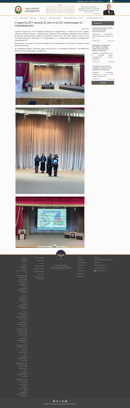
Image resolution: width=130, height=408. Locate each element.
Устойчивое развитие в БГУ (94, 18)
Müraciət (93, 1)
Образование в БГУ (39, 271)
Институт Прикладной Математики (23, 266)
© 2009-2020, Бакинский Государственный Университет (60, 404)
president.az (80, 265)
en (114, 1)
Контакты (99, 1)
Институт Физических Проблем (24, 259)
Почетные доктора (39, 268)
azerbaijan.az (80, 259)
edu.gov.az (80, 268)
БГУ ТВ (81, 18)
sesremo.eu (80, 273)
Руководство (24, 18)
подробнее (111, 40)
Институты (43, 18)
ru (111, 1)
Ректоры (41, 263)
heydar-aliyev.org (82, 262)
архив (103, 83)
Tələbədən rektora (83, 1)
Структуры (32, 18)
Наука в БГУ (41, 274)
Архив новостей (39, 257)
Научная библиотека (70, 18)
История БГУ (40, 260)
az (108, 1)
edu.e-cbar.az (81, 276)
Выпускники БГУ (39, 266)
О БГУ (16, 18)
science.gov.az (81, 271)
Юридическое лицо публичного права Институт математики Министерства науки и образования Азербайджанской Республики (22, 353)
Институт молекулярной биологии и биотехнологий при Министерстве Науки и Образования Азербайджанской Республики (21, 319)
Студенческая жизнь (54, 18)
